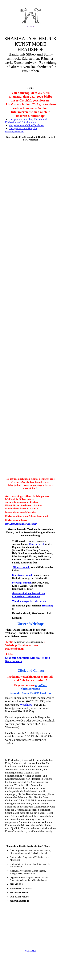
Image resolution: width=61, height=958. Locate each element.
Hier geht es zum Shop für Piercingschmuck (21, 130)
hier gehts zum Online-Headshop (26, 125)
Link (9, 641)
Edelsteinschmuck (22, 574)
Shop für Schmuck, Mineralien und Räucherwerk (27, 659)
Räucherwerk (36, 544)
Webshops (26, 704)
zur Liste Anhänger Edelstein (21, 523)
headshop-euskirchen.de (28, 641)
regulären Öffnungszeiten (34, 686)
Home (30, 26)
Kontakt (30, 950)
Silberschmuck (21, 567)
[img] (30, 15)
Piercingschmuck (22, 582)
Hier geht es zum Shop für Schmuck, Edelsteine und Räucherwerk (26, 121)
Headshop (47, 605)
